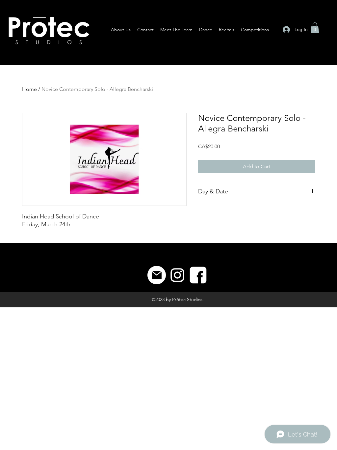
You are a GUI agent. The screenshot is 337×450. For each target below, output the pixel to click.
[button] (314, 27)
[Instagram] (177, 275)
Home (29, 89)
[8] (198, 275)
